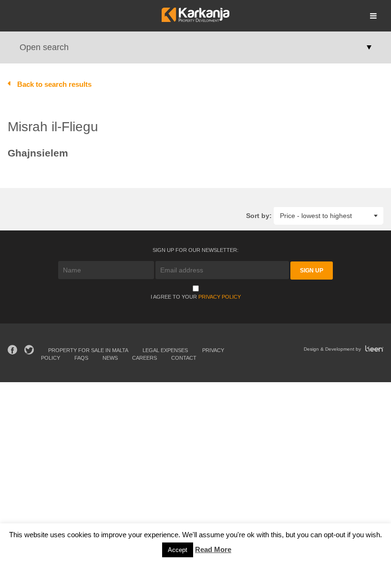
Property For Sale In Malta (88, 350)
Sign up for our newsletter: (195, 250)
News (110, 358)
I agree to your (196, 297)
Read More (213, 549)
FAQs (81, 358)
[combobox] (328, 215)
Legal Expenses (165, 350)
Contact (183, 358)
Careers (144, 358)
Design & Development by (333, 349)
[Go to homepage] (195, 19)
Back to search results (54, 84)
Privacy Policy (219, 297)
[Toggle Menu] (373, 15)
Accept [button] (177, 549)
